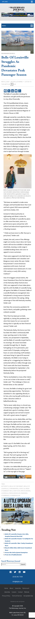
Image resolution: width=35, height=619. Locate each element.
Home (6, 588)
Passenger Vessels (8, 53)
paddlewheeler (14, 493)
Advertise (7, 592)
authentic (5, 486)
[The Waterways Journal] (17, 9)
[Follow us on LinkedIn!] (20, 572)
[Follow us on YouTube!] (24, 572)
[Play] (11, 84)
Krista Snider (25, 491)
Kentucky (16, 491)
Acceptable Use (28, 596)
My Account (26, 588)
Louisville (5, 493)
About (11, 588)
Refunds (26, 592)
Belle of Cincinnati (16, 486)
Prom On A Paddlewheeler (13, 555)
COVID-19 (22, 488)
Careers (14, 592)
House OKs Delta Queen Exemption (16, 552)
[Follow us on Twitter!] (15, 572)
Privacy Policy (6, 596)
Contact (20, 592)
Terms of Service (17, 596)
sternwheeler (15, 495)
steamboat (5, 495)
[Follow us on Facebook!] (11, 572)
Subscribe (18, 588)
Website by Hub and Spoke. (17, 601)
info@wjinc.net (18, 582)
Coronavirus (13, 488)
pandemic (24, 493)
